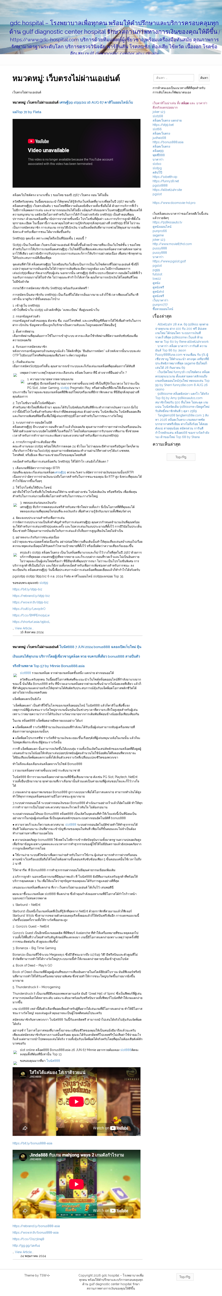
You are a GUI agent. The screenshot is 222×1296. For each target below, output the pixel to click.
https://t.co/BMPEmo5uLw (31, 615)
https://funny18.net (166, 181)
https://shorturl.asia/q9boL (31, 622)
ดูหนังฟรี (158, 287)
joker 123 (159, 112)
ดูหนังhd (158, 291)
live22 (157, 278)
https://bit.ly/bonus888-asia (32, 1143)
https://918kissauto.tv (167, 222)
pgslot (157, 194)
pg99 (156, 270)
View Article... (24, 628)
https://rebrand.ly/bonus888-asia (36, 1226)
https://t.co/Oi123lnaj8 (28, 1239)
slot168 (158, 116)
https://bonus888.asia (168, 142)
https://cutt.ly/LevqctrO (29, 609)
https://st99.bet (163, 125)
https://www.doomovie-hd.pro (174, 203)
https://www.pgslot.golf (169, 261)
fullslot (157, 274)
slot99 (64, 388)
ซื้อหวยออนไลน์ (163, 309)
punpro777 (160, 304)
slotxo (157, 164)
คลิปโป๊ (157, 172)
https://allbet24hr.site (167, 190)
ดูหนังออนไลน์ (162, 226)
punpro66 (160, 231)
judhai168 (159, 138)
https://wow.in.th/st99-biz (31, 602)
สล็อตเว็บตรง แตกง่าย (167, 120)
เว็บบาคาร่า (160, 300)
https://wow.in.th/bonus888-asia (36, 1232)
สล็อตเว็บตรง (161, 133)
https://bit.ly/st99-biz (27, 589)
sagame (158, 235)
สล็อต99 (158, 151)
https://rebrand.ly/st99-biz (31, 596)
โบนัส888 (53, 1060)
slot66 (157, 129)
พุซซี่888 (159, 155)
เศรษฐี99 (60, 472)
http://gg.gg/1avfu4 (26, 1245)
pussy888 (160, 248)
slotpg (157, 168)
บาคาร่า (158, 159)
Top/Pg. (181, 457)
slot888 (25, 673)
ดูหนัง (156, 283)
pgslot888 (160, 185)
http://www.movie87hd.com (172, 244)
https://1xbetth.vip (165, 177)
